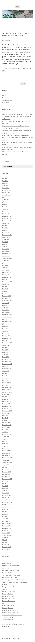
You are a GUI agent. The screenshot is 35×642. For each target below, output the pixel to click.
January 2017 (6, 385)
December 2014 (6, 425)
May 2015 (5, 418)
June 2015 (5, 415)
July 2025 (4, 202)
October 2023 (6, 237)
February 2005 (6, 547)
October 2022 (6, 256)
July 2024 (4, 225)
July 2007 (4, 483)
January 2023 (6, 251)
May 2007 (5, 488)
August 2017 (5, 371)
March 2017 (5, 380)
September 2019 (7, 322)
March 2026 (5, 188)
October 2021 (6, 279)
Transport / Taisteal (8, 622)
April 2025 (5, 209)
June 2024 (5, 228)
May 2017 (5, 375)
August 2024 (5, 223)
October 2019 (6, 319)
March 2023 (5, 249)
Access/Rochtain (7, 561)
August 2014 (5, 427)
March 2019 (5, 333)
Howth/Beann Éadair (8, 596)
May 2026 (5, 183)
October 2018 (6, 340)
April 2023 (5, 246)
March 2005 (5, 544)
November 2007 (7, 479)
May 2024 (5, 230)
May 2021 (5, 289)
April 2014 (5, 432)
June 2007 (5, 486)
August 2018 (5, 345)
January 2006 (6, 526)
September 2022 (7, 258)
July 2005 (4, 540)
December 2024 (6, 216)
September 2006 (7, 507)
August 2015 (5, 413)
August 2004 (5, 549)
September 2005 (7, 535)
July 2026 (4, 178)
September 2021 (7, 282)
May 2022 (5, 265)
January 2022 (6, 275)
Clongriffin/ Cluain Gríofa (9, 577)
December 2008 (6, 455)
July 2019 (4, 324)
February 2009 (6, 451)
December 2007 (6, 476)
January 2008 (6, 474)
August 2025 (5, 200)
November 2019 (7, 317)
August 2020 (5, 303)
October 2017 (6, 366)
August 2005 (5, 537)
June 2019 (5, 326)
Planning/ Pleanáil (7, 608)
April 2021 (5, 291)
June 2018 (5, 350)
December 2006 (6, 500)
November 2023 (7, 235)
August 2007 (5, 481)
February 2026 (6, 190)
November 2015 (7, 408)
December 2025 (6, 195)
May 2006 (5, 516)
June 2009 (5, 444)
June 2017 (5, 373)
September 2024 (7, 221)
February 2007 (6, 495)
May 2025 (5, 207)
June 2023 (5, 242)
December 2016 (6, 387)
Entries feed (6, 98)
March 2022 (5, 270)
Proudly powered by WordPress (11, 638)
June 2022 (5, 263)
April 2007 (5, 490)
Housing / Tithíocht (7, 594)
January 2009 (6, 453)
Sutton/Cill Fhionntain (8, 617)
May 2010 (5, 439)
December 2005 (6, 528)
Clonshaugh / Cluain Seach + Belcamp (13, 580)
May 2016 (5, 399)
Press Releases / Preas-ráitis (10, 612)
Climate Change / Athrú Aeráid (11, 575)
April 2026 (5, 185)
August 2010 (5, 436)
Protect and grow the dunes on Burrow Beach (15, 135)
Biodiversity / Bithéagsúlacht (10, 570)
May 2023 (5, 244)
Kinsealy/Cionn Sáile (8, 598)
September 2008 (7, 462)
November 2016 (7, 390)
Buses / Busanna (7, 573)
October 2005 (6, 533)
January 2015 (6, 422)
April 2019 (5, 331)
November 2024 (7, 218)
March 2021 (5, 293)
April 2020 (5, 307)
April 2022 (5, 268)
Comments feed (7, 100)
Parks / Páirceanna (8, 605)
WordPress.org (6, 102)
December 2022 (6, 253)
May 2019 (5, 329)
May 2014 (5, 429)
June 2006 (5, 514)
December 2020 (6, 298)
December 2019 (6, 314)
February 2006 (6, 523)
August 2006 (5, 509)
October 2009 (6, 441)
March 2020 (5, 310)
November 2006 (7, 502)
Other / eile (20, 68)
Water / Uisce (6, 627)
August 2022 (5, 261)
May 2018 (5, 352)
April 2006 (5, 519)
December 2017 (6, 361)
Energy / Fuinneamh (8, 587)
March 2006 (5, 521)
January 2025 (6, 214)
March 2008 (5, 469)
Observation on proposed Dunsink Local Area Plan (17, 114)
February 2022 (6, 272)
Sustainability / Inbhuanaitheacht (12, 615)
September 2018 (7, 343)
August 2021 (5, 284)
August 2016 (5, 394)
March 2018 (5, 357)
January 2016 (6, 404)
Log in (4, 95)
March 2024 (5, 232)
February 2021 (6, 296)
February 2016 (6, 401)
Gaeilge (4, 589)
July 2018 (4, 347)
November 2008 (7, 458)
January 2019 (6, 336)
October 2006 (6, 505)
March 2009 (5, 448)
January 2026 (6, 192)
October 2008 (6, 460)
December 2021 (6, 277)
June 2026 (5, 181)
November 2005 (7, 530)
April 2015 (5, 420)
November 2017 (7, 364)
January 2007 (6, 497)
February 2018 (6, 359)
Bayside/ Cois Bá (7, 568)
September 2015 (7, 411)
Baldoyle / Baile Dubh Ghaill (10, 566)
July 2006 (4, 512)
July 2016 (4, 397)
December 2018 (6, 338)
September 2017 (7, 368)
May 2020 (5, 305)
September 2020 (7, 300)
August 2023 (5, 239)
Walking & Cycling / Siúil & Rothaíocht (13, 624)
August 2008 (5, 465)
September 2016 (7, 392)
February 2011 (6, 434)
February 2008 (6, 472)
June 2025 (5, 204)
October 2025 (6, 197)
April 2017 (5, 378)
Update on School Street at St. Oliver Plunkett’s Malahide (16, 34)
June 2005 (5, 542)
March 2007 (5, 493)
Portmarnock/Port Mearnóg (10, 610)
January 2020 (6, 312)
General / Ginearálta (8, 591)
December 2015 (6, 406)
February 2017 (6, 383)
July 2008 (4, 467)
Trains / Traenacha (8, 619)
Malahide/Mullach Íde (8, 601)
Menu (17, 6)
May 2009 (5, 446)
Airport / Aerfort (7, 563)
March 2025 (5, 211)
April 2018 (5, 354)
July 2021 (4, 286)
